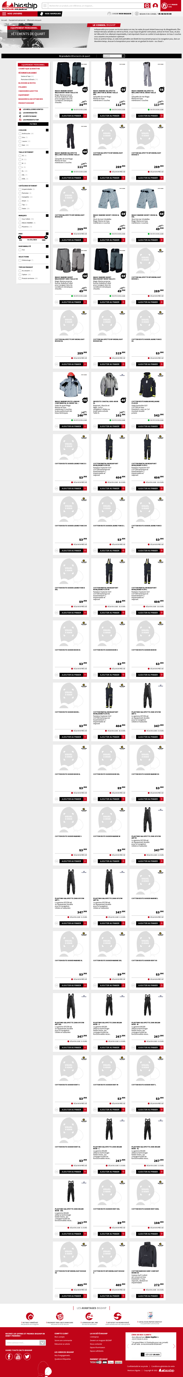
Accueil (4, 20)
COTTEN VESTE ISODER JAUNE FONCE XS (147, 340)
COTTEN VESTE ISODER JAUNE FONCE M (71, 526)
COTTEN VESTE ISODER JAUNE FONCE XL (147, 526)
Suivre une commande (63, 1340)
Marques (23, 215)
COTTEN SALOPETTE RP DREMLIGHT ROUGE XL (69, 340)
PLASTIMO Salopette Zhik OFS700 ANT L (69, 899)
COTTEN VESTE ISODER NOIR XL (67, 774)
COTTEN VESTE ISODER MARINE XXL (107, 960)
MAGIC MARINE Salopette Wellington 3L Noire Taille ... (67, 154)
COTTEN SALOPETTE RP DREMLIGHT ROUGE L (146, 278)
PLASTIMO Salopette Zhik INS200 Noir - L (107, 1147)
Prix (20, 234)
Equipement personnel (17, 20)
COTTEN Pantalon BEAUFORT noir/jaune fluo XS (105, 464)
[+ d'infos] (56, 116)
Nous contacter (96, 1344)
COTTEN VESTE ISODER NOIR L (67, 712)
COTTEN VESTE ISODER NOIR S (105, 650)
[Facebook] (9, 1356)
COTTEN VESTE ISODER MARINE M (106, 836)
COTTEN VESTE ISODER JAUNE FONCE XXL (70, 588)
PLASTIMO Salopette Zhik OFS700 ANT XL (107, 899)
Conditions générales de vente (163, 1366)
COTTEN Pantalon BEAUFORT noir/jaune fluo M (105, 588)
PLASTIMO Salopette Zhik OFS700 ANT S (146, 713)
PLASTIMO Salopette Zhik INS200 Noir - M (146, 1023)
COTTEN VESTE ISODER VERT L (144, 1085)
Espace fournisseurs (97, 1347)
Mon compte (59, 1337)
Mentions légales (134, 1370)
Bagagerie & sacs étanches (30, 99)
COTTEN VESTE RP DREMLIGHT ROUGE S (108, 1272)
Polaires (22, 87)
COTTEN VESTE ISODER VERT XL (67, 1147)
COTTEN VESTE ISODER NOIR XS (67, 650)
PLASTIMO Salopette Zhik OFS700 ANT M (146, 837)
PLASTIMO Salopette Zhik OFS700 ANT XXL (69, 1023)
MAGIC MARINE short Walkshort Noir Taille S (104, 278)
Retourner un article (62, 1344)
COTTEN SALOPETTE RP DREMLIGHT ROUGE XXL (108, 340)
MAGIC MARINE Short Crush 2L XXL (145, 216)
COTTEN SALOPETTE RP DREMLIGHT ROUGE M (69, 216)
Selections (24, 257)
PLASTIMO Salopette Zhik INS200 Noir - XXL (69, 1210)
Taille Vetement (26, 152)
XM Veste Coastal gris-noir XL (105, 402)
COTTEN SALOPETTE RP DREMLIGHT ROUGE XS (108, 154)
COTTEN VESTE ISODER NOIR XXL (106, 774)
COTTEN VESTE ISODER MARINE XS (145, 774)
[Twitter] (27, 1356)
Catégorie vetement (28, 186)
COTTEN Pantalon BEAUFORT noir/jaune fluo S (144, 464)
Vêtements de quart (27, 73)
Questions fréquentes (63, 1359)
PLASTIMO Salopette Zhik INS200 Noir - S (107, 1023)
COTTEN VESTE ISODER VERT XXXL (145, 1209)
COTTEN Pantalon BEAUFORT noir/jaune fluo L (144, 588)
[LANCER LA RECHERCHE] (147, 5)
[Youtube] (18, 1356)
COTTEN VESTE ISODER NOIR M (144, 650)
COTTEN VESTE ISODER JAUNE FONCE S (70, 463)
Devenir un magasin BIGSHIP (101, 1340)
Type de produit (26, 267)
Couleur (22, 130)
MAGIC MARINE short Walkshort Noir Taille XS (66, 91)
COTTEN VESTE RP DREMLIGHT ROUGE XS (70, 1272)
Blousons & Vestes (27, 83)
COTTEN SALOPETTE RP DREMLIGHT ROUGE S (146, 154)
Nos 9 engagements (62, 1355)
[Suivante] (174, 1346)
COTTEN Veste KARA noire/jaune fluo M (145, 402)
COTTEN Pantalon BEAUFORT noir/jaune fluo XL (105, 713)
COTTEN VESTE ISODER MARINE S (68, 836)
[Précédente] (128, 1346)
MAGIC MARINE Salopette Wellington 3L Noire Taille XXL (105, 92)
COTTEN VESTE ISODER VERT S (67, 1085)
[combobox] (45, 5)
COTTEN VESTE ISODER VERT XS (144, 960)
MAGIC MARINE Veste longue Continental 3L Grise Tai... (67, 402)
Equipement (23, 95)
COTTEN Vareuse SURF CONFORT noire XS (145, 1272)
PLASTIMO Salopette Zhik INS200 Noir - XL (146, 1147)
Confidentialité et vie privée (137, 1366)
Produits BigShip (26, 103)
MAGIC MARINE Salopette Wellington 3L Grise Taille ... (144, 92)
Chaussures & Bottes (28, 91)
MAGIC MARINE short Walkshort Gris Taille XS (66, 278)
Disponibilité (25, 246)
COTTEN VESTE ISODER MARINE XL (68, 960)
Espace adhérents (96, 1351)
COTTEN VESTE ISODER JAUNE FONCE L (109, 526)
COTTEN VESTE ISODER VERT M (105, 1085)
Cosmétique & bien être (29, 69)
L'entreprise (94, 1337)
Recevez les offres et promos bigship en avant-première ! (25, 1335)
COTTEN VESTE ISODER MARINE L (145, 898)
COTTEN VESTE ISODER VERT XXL (106, 1209)
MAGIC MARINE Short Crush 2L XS (106, 216)
